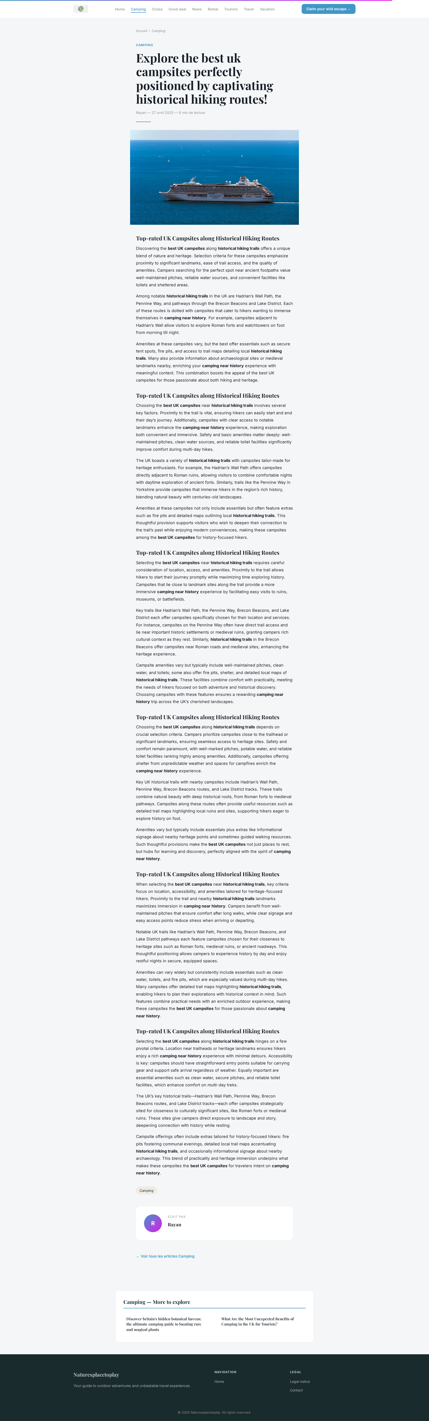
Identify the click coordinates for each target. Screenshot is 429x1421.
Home (120, 9)
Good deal (177, 9)
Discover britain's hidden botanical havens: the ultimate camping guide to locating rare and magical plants (163, 1324)
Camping (138, 9)
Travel (249, 9)
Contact (296, 1390)
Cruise (157, 9)
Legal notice (300, 1381)
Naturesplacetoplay (96, 1374)
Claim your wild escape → (328, 9)
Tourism (231, 9)
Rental (213, 9)
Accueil (141, 31)
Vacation (267, 9)
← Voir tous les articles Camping (165, 1256)
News (197, 9)
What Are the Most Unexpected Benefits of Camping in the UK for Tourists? (257, 1321)
